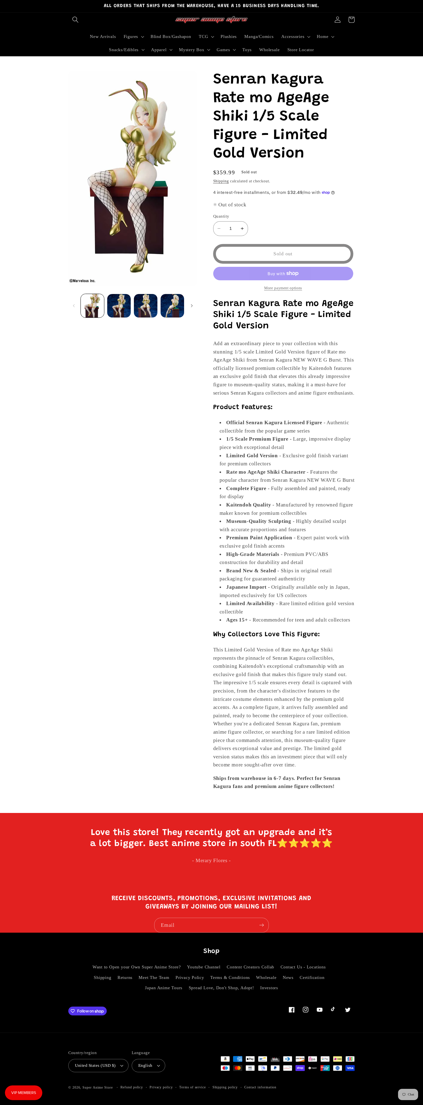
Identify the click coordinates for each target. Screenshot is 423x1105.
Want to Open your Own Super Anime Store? (137, 966)
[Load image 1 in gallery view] (92, 305)
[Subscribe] (262, 925)
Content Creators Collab (250, 966)
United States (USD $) (95, 1065)
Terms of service (192, 1087)
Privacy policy (161, 1087)
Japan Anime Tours (163, 987)
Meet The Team (154, 977)
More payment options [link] (283, 288)
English (145, 1065)
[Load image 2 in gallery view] (119, 305)
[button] (75, 20)
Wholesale (266, 977)
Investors (269, 987)
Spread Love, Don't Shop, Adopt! (221, 987)
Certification (312, 977)
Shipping (221, 181)
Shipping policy (225, 1087)
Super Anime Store (97, 1087)
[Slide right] (192, 305)
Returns (125, 977)
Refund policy (131, 1087)
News (288, 977)
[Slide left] (73, 305)
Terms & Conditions (230, 977)
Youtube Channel (204, 966)
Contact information (260, 1087)
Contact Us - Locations (303, 966)
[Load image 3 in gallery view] (145, 305)
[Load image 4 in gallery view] (172, 305)
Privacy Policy (190, 977)
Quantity (221, 216)
